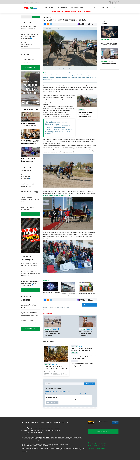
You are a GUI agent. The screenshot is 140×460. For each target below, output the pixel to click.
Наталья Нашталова (58, 28)
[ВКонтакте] (45, 24)
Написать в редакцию (103, 431)
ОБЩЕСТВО (54, 329)
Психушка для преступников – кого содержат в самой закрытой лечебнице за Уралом (67, 394)
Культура (104, 7)
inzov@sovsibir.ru (64, 444)
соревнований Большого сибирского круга (57, 195)
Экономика (62, 7)
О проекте (25, 422)
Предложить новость (89, 304)
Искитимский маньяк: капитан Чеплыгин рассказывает (58, 391)
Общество (49, 7)
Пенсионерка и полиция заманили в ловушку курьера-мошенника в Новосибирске (109, 43)
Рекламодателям (46, 422)
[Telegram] (51, 24)
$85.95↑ (37, 2)
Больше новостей (30, 67)
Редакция (34, 422)
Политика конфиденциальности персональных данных (33, 454)
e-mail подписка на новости (98, 443)
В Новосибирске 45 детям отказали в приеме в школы (109, 64)
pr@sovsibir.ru (42, 445)
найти (36, 17)
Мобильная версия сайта (96, 448)
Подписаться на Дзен (52, 402)
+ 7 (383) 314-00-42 (43, 444)
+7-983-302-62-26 (53, 445)
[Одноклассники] (48, 24)
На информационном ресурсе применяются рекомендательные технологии (38, 448)
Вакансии (57, 422)
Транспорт (92, 7)
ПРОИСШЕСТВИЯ (104, 39)
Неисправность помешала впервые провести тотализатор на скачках (85, 114)
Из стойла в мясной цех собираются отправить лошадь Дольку (86, 333)
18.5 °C (32, 2)
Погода (65, 422)
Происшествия (77, 7)
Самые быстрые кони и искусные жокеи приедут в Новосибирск (52, 333)
